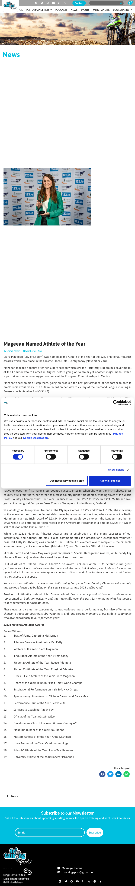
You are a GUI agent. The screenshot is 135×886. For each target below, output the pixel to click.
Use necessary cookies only (67, 480)
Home (19, 9)
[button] (102, 774)
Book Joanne (121, 9)
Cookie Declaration (35, 437)
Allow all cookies (110, 480)
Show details (116, 469)
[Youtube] (53, 3)
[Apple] (100, 881)
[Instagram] (47, 3)
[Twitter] (41, 3)
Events (85, 9)
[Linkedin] (59, 3)
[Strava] (65, 3)
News (74, 9)
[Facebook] (36, 3)
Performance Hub (37, 9)
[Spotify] (94, 881)
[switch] (51, 457)
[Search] (121, 3)
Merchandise (101, 9)
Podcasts (61, 9)
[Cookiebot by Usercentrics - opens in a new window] (115, 402)
